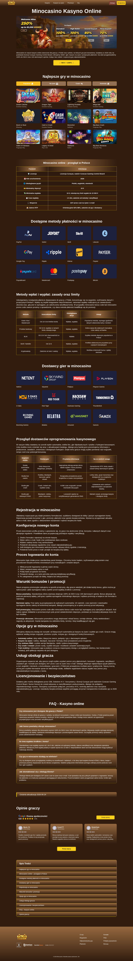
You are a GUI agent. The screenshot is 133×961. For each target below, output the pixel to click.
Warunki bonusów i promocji (29, 892)
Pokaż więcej (66, 848)
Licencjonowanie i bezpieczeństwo (31, 905)
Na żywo (52, 83)
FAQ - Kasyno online (26, 910)
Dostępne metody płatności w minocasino (34, 878)
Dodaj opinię (105, 817)
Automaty (103, 83)
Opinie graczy (24, 914)
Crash (78, 83)
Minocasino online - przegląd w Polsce (33, 874)
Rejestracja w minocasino (28, 887)
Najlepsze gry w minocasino (29, 869)
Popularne (26, 83)
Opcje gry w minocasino (28, 896)
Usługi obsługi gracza (27, 901)
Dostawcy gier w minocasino (29, 883)
